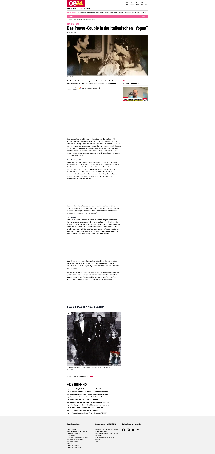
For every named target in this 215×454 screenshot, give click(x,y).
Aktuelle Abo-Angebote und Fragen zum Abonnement (106, 434)
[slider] (131, 98)
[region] (94, 342)
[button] (125, 98)
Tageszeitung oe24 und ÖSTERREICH (105, 424)
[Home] (68, 19)
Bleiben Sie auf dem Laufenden (131, 424)
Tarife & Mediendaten (101, 431)
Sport (75, 9)
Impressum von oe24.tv (74, 448)
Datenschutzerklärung (73, 433)
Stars (81, 9)
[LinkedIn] (137, 430)
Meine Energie (99, 12)
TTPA (96, 442)
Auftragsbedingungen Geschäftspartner (106, 429)
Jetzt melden (92, 376)
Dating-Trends (113, 12)
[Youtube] (133, 430)
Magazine (87, 9)
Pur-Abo (69, 444)
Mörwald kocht (135, 12)
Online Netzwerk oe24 (73, 424)
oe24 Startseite (71, 429)
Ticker (69, 9)
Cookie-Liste (70, 435)
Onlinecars (121, 12)
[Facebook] (123, 430)
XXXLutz (106, 12)
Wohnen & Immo (91, 12)
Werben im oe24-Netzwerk (75, 439)
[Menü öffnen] (146, 9)
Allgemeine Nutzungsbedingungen (77, 431)
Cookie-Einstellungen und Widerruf (77, 437)
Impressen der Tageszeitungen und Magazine (105, 438)
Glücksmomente (81, 12)
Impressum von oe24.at (74, 446)
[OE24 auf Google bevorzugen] (100, 88)
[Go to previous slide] (67, 338)
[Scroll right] (147, 12)
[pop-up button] (142, 98)
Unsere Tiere (128, 12)
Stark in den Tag (145, 12)
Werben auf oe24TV (73, 442)
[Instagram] (128, 430)
